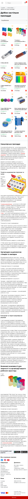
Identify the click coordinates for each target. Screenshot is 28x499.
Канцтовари (4, 485)
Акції (2, 484)
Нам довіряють (4, 471)
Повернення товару (19, 468)
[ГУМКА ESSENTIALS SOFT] (7, 77)
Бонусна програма (5, 472)
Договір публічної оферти (20, 469)
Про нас (3, 465)
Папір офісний (4, 487)
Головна (3, 481)
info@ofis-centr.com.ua (19, 482)
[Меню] (2, 2)
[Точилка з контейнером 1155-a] (21, 32)
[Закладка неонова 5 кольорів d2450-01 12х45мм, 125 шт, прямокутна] (21, 77)
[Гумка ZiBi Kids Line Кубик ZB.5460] (7, 100)
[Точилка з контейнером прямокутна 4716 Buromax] (7, 32)
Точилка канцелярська (6, 204)
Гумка (2, 213)
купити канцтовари (7, 442)
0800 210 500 (17, 481)
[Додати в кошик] (12, 45)
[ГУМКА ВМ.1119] (7, 55)
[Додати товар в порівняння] (12, 29)
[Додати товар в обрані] (12, 26)
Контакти (3, 466)
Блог (2, 482)
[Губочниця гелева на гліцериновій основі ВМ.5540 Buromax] (7, 123)
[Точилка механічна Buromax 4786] (21, 123)
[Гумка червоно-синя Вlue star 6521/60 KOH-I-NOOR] (21, 55)
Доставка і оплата (18, 465)
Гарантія (16, 466)
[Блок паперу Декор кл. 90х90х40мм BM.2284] (21, 100)
